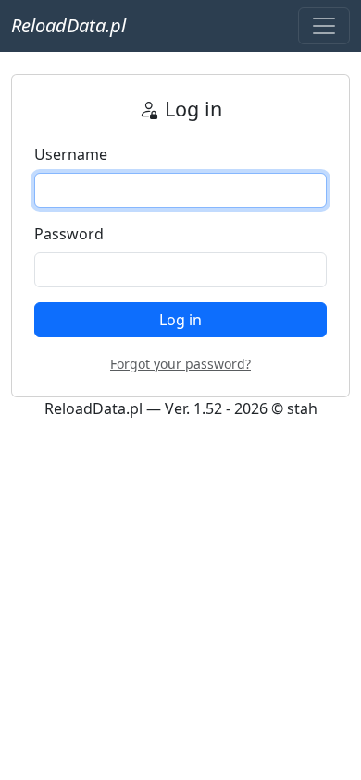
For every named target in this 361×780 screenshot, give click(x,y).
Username (70, 154)
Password (69, 234)
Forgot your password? (180, 363)
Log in (180, 320)
